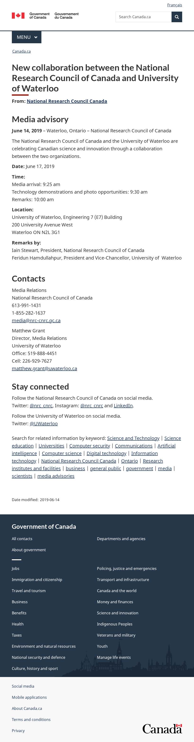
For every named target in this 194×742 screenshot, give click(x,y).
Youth (102, 646)
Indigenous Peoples (114, 624)
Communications (134, 446)
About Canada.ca (27, 708)
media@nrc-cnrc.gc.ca (36, 320)
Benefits (19, 613)
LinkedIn (123, 405)
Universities (51, 446)
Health (18, 624)
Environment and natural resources (44, 646)
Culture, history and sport (35, 668)
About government (29, 549)
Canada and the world (117, 590)
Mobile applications (29, 697)
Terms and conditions (31, 719)
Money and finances (115, 601)
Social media (23, 686)
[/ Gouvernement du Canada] (45, 15)
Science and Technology (133, 438)
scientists (22, 476)
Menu (24, 37)
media (165, 468)
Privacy (18, 730)
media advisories (56, 476)
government (139, 468)
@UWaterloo (44, 423)
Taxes (17, 635)
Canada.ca (21, 51)
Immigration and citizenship (37, 579)
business (75, 468)
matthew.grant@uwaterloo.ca (44, 368)
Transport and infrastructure (123, 579)
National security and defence (38, 657)
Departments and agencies (121, 538)
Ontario (129, 461)
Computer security (89, 446)
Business (20, 601)
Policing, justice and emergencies (127, 568)
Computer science (62, 453)
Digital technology (106, 453)
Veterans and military (116, 635)
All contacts (22, 538)
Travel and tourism (29, 590)
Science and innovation (117, 613)
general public (105, 468)
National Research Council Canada (67, 101)
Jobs (15, 568)
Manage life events (114, 657)
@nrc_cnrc (41, 405)
